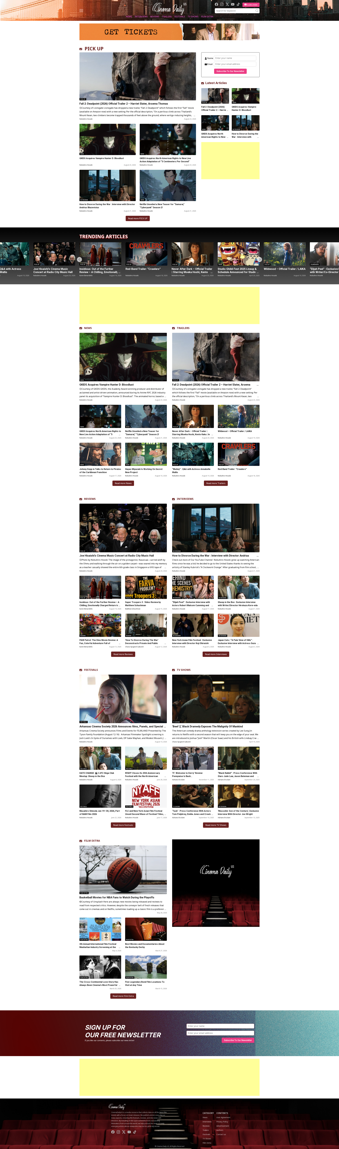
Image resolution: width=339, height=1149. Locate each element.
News (129, 16)
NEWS (88, 328)
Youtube (232, 4)
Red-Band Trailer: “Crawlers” (50, 269)
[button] (259, 259)
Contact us (221, 1134)
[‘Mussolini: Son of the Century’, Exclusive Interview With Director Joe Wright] (239, 796)
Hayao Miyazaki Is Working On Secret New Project (143, 471)
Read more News (123, 483)
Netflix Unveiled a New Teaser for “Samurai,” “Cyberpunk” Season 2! (162, 206)
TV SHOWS (184, 670)
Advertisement (222, 1126)
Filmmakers (222, 264)
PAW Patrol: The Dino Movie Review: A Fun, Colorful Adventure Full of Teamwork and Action (98, 643)
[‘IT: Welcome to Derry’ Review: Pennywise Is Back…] (193, 758)
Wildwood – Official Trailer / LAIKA (192, 269)
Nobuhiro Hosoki (85, 119)
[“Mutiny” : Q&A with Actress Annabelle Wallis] (285, 254)
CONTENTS (222, 1113)
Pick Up (82, 99)
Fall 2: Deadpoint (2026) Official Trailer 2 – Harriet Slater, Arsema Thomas (123, 103)
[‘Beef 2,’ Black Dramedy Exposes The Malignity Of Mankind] (216, 699)
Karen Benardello (86, 609)
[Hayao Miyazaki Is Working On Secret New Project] (146, 454)
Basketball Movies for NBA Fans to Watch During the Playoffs (116, 897)
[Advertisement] (230, 160)
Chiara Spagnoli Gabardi (134, 647)
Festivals (179, 16)
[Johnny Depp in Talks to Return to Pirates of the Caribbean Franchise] (100, 454)
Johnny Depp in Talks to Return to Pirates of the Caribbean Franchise (100, 471)
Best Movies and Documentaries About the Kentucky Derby (144, 945)
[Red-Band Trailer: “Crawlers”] (54, 254)
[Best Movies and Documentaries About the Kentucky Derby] (146, 929)
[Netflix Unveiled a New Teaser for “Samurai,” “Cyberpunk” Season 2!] (168, 185)
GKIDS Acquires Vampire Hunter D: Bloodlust (101, 158)
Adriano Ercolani (178, 780)
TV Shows (193, 16)
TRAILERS (183, 328)
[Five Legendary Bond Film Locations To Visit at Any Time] (146, 967)
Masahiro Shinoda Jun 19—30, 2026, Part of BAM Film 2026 (99, 812)
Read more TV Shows (215, 825)
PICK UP (94, 48)
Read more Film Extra (123, 996)
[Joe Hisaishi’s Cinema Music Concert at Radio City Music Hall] (123, 528)
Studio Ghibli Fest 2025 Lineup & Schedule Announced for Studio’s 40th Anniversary (146, 272)
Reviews (154, 16)
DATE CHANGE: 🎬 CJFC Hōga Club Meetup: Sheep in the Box (96, 774)
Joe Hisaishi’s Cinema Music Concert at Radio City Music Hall (116, 555)
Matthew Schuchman (132, 609)
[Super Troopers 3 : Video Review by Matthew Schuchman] (146, 587)
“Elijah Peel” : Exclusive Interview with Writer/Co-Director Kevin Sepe (237, 272)
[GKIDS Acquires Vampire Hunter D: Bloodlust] (107, 139)
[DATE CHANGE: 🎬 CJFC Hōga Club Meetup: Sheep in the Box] (100, 758)
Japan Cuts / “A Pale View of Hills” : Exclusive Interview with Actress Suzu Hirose (237, 643)
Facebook (216, 4)
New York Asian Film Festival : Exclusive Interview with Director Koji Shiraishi (192, 642)
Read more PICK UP (137, 218)
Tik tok (238, 4)
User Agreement (223, 1117)
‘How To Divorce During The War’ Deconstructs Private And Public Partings (141, 643)
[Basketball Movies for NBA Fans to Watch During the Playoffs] (123, 869)
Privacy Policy (222, 1121)
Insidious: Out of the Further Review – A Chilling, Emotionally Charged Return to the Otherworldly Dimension (99, 605)
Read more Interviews (216, 654)
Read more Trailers (215, 483)
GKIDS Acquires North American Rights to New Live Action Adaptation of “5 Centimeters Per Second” (165, 160)
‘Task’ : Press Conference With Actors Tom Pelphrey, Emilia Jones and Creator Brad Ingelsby (192, 814)
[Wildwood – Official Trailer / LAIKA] (192, 254)
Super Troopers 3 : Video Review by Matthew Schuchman (143, 604)
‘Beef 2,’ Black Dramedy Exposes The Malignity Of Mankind (207, 726)
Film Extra (207, 16)
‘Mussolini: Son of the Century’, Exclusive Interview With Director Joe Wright (238, 812)
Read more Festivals (123, 825)
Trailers (167, 16)
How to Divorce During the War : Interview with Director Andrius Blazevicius (107, 206)
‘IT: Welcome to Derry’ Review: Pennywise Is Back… (187, 774)
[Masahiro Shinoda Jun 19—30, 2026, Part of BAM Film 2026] (100, 796)
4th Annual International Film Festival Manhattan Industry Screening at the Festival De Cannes (97, 947)
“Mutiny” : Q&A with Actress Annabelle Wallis (281, 270)
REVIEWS (90, 499)
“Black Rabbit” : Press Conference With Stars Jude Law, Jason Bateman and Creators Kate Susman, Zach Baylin (237, 776)
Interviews (141, 16)
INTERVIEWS (185, 499)
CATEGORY (208, 1113)
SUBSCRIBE (252, 4)
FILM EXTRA (92, 841)
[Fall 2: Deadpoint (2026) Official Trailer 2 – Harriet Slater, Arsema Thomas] (137, 76)
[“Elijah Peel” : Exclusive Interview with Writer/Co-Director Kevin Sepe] (239, 254)
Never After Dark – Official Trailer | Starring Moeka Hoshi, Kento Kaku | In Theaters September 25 (99, 272)
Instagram (222, 4)
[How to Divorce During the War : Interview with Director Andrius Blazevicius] (107, 185)
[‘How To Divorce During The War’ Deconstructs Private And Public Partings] (146, 625)
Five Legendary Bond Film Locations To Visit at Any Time (144, 983)
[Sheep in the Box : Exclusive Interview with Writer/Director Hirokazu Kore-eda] (239, 587)
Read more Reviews (123, 654)
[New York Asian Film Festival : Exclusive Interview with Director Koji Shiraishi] (193, 625)
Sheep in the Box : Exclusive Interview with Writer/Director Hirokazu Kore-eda (238, 604)
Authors (219, 1130)
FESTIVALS (91, 670)
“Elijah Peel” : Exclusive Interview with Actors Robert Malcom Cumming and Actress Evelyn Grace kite (191, 605)
